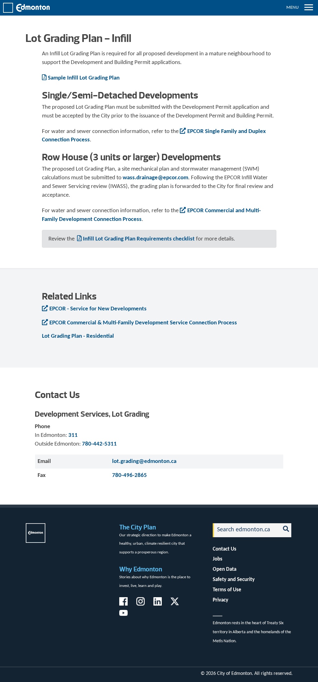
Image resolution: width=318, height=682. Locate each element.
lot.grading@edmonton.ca (144, 462)
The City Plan (137, 527)
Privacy (220, 600)
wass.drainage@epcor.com (155, 178)
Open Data (224, 569)
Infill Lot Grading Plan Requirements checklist (139, 239)
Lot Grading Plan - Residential (78, 336)
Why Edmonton (140, 569)
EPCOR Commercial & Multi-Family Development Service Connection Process (143, 323)
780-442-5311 (99, 444)
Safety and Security (234, 579)
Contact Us (224, 549)
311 (73, 435)
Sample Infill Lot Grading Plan (84, 78)
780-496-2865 (129, 475)
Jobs (217, 559)
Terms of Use (227, 590)
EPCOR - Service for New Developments (98, 309)
